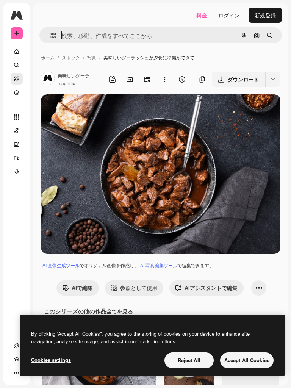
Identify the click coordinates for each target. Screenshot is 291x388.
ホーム (48, 57)
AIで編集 (82, 287)
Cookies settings (51, 359)
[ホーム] (17, 51)
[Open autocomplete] (50, 35)
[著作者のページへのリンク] (48, 79)
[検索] (17, 65)
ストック (71, 57)
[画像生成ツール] (17, 144)
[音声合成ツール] (17, 172)
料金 (201, 15)
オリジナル (93, 109)
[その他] (17, 373)
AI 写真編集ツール (158, 265)
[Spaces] (17, 131)
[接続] (17, 346)
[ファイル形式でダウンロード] (272, 79)
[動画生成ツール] (17, 158)
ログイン (228, 15)
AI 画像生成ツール (61, 265)
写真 (91, 57)
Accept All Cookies (246, 360)
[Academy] (17, 359)
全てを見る (119, 311)
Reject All (189, 360)
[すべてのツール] (17, 117)
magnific (66, 83)
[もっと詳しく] (17, 92)
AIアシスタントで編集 (211, 287)
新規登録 (265, 15)
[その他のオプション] (164, 79)
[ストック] (17, 79)
